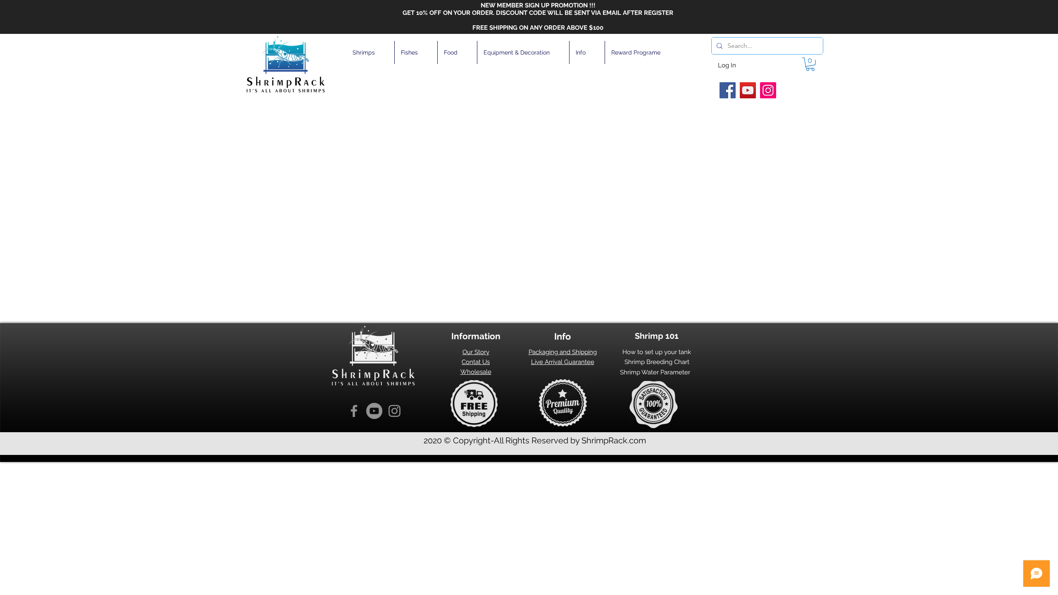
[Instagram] (768, 90)
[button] (370, 52)
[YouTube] (748, 90)
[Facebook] (728, 90)
